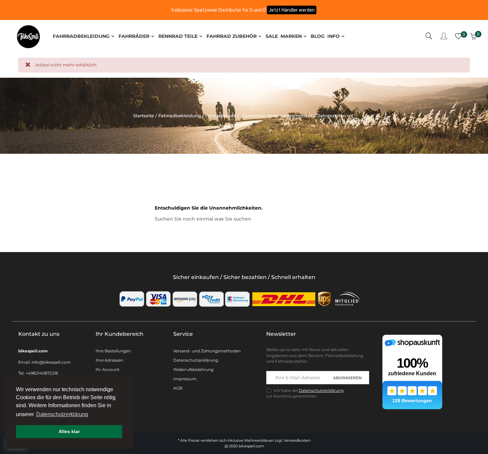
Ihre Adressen (109, 360)
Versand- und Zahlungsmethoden (207, 350)
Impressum (185, 378)
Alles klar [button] (69, 431)
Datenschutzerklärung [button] (62, 414)
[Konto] (444, 36)
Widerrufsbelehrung (193, 369)
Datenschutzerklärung (195, 360)
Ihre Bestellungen (113, 350)
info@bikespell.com (51, 362)
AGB (177, 388)
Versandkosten (297, 440)
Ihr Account (108, 369)
